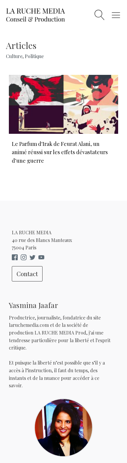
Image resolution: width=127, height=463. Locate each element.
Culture (14, 56)
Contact (27, 274)
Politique (34, 56)
